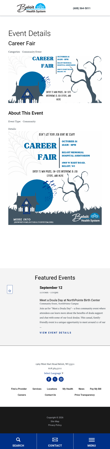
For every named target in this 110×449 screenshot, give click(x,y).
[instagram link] (61, 379)
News (81, 388)
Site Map (55, 421)
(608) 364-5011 (82, 8)
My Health (68, 388)
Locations (52, 388)
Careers (22, 394)
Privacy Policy (55, 425)
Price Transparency (85, 394)
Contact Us (50, 394)
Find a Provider (19, 388)
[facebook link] (48, 379)
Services (37, 388)
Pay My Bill (95, 388)
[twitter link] (55, 379)
